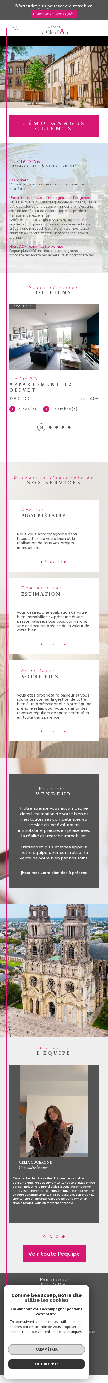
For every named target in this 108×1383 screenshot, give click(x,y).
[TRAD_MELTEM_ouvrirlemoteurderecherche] (16, 27)
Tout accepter (47, 1363)
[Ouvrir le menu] (92, 28)
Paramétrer (46, 1349)
